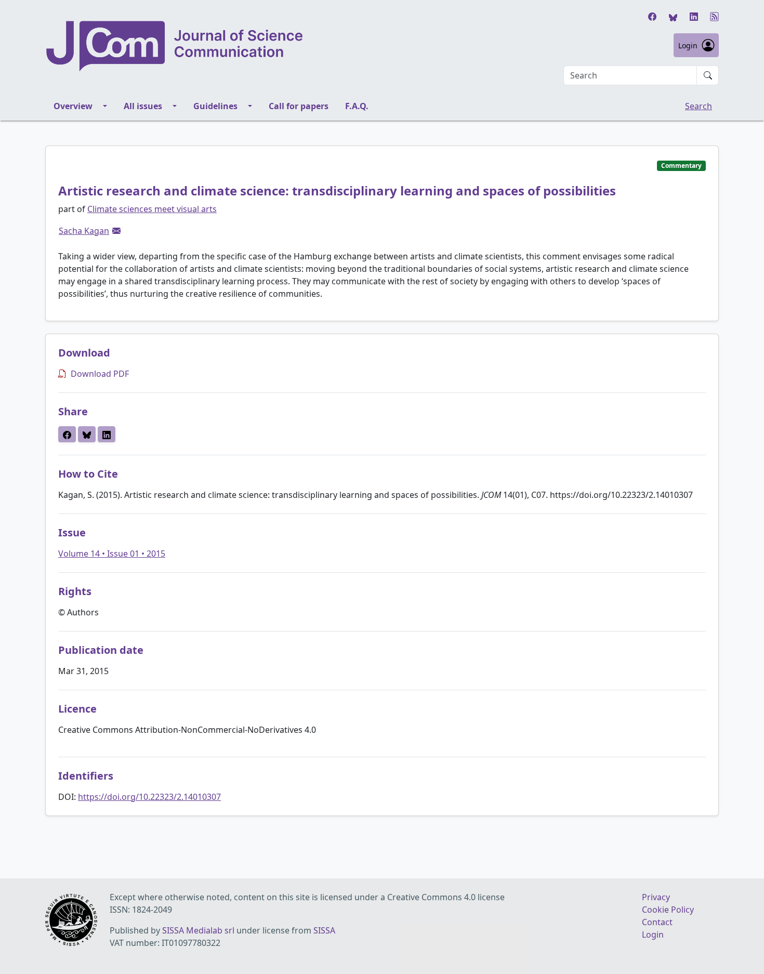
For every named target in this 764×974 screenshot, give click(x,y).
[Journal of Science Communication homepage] (175, 46)
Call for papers (298, 106)
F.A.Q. (356, 106)
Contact (657, 922)
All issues (143, 106)
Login (687, 45)
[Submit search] (708, 75)
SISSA (324, 930)
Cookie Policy (668, 909)
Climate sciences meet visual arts (152, 209)
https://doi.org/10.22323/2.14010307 (149, 796)
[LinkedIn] (694, 16)
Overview (73, 106)
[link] (116, 231)
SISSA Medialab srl (198, 930)
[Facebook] (652, 16)
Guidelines (215, 106)
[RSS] (714, 16)
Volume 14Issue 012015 (111, 553)
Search (698, 106)
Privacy (656, 897)
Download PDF (100, 373)
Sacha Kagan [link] (84, 230)
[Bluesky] (673, 16)
